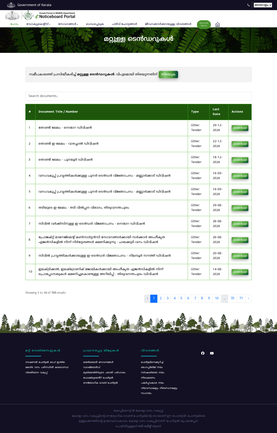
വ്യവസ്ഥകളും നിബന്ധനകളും (159, 388)
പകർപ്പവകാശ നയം (152, 382)
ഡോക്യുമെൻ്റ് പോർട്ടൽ (98, 377)
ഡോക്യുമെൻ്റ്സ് (37, 24)
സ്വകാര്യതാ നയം (152, 372)
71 (241, 298)
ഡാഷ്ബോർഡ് (91, 367)
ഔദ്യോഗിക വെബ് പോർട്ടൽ (100, 382)
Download (240, 128)
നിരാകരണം (148, 377)
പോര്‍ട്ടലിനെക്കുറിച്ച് (152, 362)
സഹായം (146, 393)
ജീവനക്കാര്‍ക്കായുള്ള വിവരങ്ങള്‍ (168, 24)
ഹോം (14, 24)
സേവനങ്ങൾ (67, 24)
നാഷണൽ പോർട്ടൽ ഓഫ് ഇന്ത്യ (45, 362)
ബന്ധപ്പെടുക (95, 24)
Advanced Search (203, 24)
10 (217, 298)
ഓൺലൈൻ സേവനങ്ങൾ (98, 362)
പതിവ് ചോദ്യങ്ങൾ (124, 24)
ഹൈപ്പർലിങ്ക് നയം (152, 367)
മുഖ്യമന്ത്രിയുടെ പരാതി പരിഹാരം (104, 372)
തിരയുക (168, 75)
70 (232, 298)
